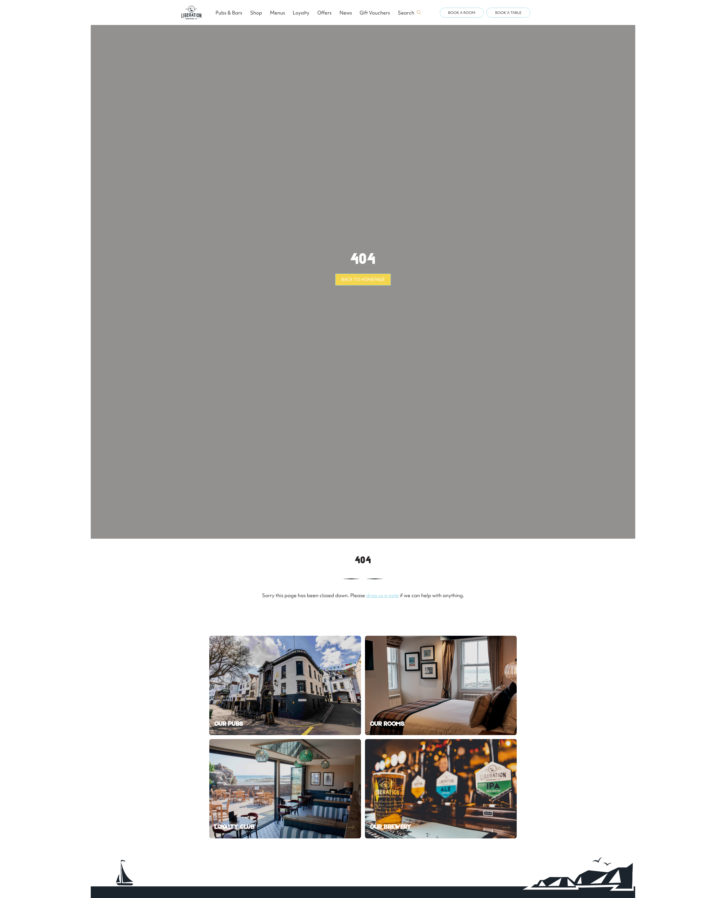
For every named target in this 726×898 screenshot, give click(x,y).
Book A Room (461, 12)
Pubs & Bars (229, 12)
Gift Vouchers (375, 12)
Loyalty (301, 12)
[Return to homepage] (191, 12)
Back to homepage (363, 279)
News (345, 12)
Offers (324, 12)
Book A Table (508, 12)
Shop (256, 12)
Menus (277, 12)
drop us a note (382, 595)
